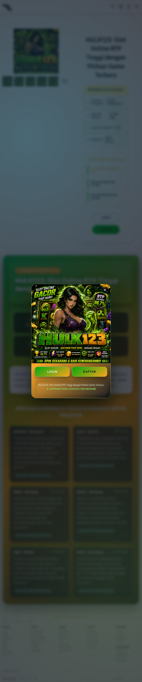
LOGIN (52, 371)
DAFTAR (89, 371)
